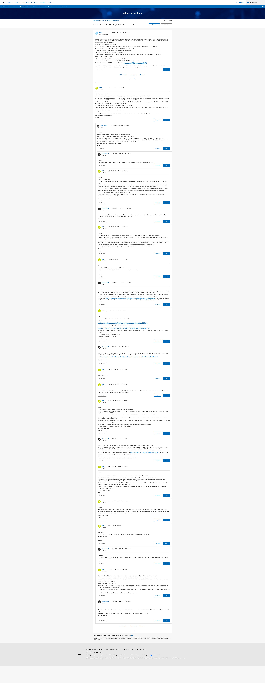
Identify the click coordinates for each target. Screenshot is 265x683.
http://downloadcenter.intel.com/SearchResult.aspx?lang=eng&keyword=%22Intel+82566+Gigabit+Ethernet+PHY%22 (128, 339)
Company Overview (91, 666)
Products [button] (10, 2)
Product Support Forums (107, 20)
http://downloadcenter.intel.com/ (106, 312)
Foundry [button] (49, 2)
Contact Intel (100, 666)
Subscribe (154, 25)
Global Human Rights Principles (171, 674)
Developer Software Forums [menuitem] (24, 6)
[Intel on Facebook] (87, 669)
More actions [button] (165, 25)
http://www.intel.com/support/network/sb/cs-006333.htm (121, 309)
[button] (169, 33)
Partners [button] (41, 2)
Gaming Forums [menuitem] (51, 6)
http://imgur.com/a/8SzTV (133, 63)
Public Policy (142, 666)
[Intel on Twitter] (90, 669)
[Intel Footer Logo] (79, 671)
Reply (166, 71)
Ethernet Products (118, 20)
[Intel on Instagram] (101, 669)
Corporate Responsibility (127, 666)
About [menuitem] (14, 6)
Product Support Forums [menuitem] (39, 6)
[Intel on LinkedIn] (94, 669)
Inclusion (136, 666)
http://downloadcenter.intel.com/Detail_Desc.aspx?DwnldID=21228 (115, 369)
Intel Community (96, 20)
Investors (113, 666)
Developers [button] (33, 2)
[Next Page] (136, 80)
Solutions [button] (25, 2)
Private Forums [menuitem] (67, 6)
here (133, 652)
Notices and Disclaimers (111, 674)
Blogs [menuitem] (59, 6)
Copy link (157, 123)
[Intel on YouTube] (97, 669)
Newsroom (107, 666)
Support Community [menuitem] (5, 6)
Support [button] (17, 2)
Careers (118, 666)
